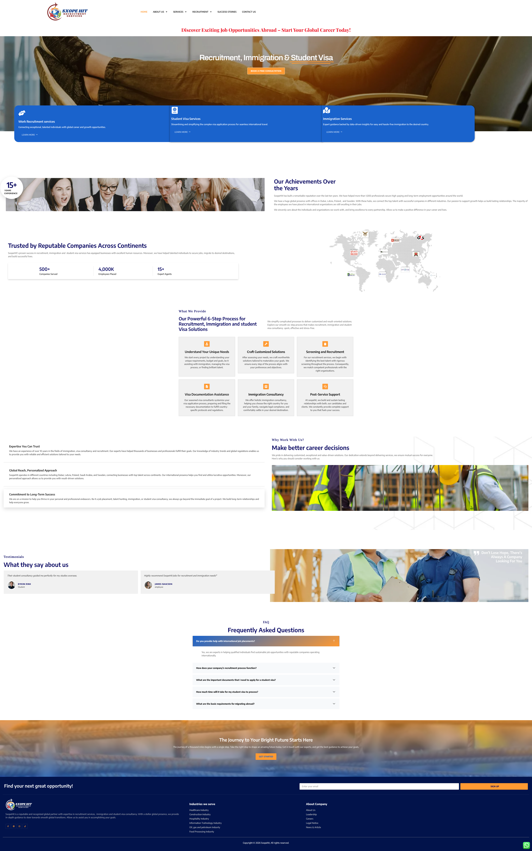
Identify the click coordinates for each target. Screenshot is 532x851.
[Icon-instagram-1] (19, 826)
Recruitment (200, 11)
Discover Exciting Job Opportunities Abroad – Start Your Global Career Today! (266, 30)
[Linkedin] (13, 826)
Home (144, 11)
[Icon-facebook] (8, 826)
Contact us (249, 11)
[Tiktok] (25, 826)
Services (178, 11)
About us (158, 11)
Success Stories (227, 11)
